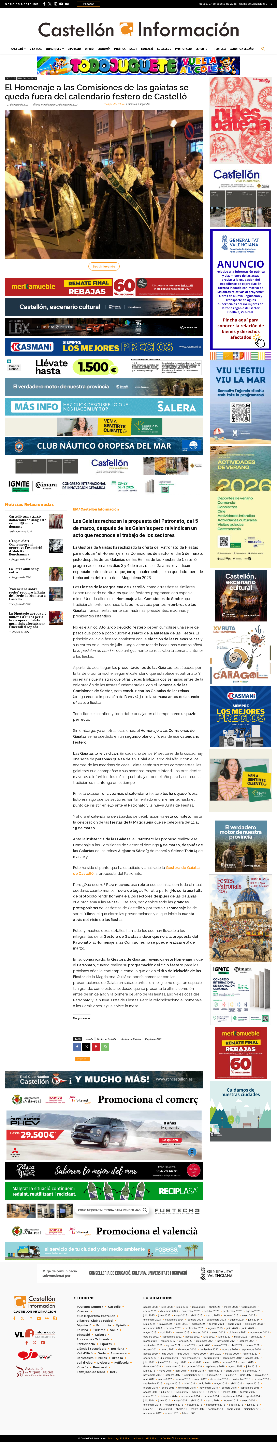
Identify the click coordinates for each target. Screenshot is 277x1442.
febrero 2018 (215, 1371)
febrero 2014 (230, 1400)
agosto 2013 (236, 1405)
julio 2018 (251, 1366)
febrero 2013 (215, 1409)
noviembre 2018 (174, 1366)
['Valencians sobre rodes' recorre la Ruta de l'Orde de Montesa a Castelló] (56, 594)
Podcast (88, 3)
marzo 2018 (197, 1371)
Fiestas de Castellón (107, 1038)
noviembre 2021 (226, 1341)
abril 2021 (236, 1345)
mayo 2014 (180, 1400)
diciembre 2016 (219, 1379)
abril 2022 (256, 1336)
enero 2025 (248, 1315)
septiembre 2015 (249, 1388)
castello (89, 1038)
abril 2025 (196, 1315)
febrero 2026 (249, 1307)
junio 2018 (149, 1371)
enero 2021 (168, 1349)
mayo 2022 (240, 1336)
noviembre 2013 (174, 1405)
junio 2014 (164, 1400)
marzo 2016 (252, 1383)
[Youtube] (61, 4)
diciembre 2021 (205, 1341)
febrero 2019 (229, 1362)
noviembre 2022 (259, 1332)
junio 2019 (164, 1362)
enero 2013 (233, 1409)
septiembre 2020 (251, 1349)
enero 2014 (248, 1400)
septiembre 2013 (215, 1405)
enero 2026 (149, 1311)
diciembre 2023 (254, 1324)
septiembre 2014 (232, 1396)
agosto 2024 (237, 1319)
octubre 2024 (195, 1319)
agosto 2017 (214, 1375)
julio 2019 (148, 1362)
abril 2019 (195, 1362)
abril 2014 (196, 1400)
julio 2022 (209, 1336)
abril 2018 (181, 1371)
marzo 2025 (213, 1315)
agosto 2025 (253, 1311)
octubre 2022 (151, 1336)
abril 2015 (213, 1392)
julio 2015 (166, 1392)
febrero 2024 (216, 1324)
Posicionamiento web (187, 1438)
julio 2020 (167, 1353)
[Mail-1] (67, 4)
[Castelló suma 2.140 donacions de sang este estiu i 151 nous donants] (56, 521)
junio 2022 (224, 1336)
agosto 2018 (235, 1366)
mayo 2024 (165, 1324)
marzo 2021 (252, 1345)
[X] (86, 1047)
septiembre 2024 (216, 1319)
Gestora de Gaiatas (131, 1038)
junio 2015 (182, 1392)
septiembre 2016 (152, 1383)
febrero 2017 (183, 1379)
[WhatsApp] (105, 1047)
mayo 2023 (149, 1332)
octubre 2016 (261, 1379)
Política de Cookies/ (161, 1438)
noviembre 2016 (241, 1379)
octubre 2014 (211, 1396)
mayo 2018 (165, 1371)
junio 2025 (164, 1315)
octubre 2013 (194, 1405)
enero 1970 (171, 1413)
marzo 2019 (212, 1362)
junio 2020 (183, 1353)
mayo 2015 (198, 1392)
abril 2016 (236, 1383)
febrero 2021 (150, 1349)
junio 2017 (245, 1375)
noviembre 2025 (191, 1311)
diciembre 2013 (152, 1405)
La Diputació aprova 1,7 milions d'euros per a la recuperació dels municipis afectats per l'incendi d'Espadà (27, 620)
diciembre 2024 (152, 1319)
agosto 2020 (150, 1353)
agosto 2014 (253, 1396)
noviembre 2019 (191, 1358)
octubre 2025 (211, 1311)
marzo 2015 (229, 1392)
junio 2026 (182, 1307)
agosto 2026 (150, 1307)
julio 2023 (232, 1328)
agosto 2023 (215, 1328)
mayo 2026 (198, 1307)
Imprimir (82, 1058)
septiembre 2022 (171, 1336)
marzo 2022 (150, 1341)
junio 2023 (248, 1328)
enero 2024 (234, 1324)
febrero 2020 (250, 1353)
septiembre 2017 (193, 1375)
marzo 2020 (232, 1353)
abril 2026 (214, 1307)
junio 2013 (149, 1409)
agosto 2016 (173, 1383)
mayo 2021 (220, 1345)
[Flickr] (47, 1318)
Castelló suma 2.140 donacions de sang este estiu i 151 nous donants (27, 522)
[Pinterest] (96, 1047)
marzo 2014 (213, 1400)
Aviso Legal (114, 1438)
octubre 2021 (246, 1341)
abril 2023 (166, 1332)
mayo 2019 (180, 1362)
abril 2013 (181, 1409)
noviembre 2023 (152, 1328)
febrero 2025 (230, 1315)
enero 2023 (218, 1332)
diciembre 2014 (169, 1396)
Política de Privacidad (135, 1438)
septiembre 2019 (232, 1358)
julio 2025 (149, 1315)
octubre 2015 (229, 1388)
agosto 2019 (252, 1358)
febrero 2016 (150, 1388)
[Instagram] (55, 4)
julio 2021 (189, 1345)
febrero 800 (188, 1413)
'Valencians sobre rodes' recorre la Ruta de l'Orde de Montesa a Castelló (27, 594)
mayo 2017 (261, 1375)
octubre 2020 (230, 1349)
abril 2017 (149, 1379)
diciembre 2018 (152, 1366)
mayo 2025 (180, 1315)
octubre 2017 (172, 1375)
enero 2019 (247, 1362)
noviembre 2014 (190, 1396)
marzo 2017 (165, 1379)
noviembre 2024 (174, 1319)
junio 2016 (204, 1383)
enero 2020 (150, 1358)
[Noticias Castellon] (138, 29)
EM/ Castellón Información (96, 509)
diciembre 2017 (251, 1371)
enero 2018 (232, 1371)
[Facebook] (44, 4)
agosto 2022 (192, 1336)
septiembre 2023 (194, 1328)
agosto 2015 (150, 1392)
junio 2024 (149, 1324)
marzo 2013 (198, 1409)
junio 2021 (204, 1345)
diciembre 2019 (169, 1358)
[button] (263, 49)
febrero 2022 (168, 1341)
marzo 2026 (231, 1307)
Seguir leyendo (104, 266)
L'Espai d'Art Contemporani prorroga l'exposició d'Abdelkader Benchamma (25, 547)
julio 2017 (230, 1375)
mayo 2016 (220, 1383)
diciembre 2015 (187, 1388)
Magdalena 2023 (27, 78)
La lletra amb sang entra (24, 570)
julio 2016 (189, 1383)
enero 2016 (168, 1388)
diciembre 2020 (187, 1349)
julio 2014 (149, 1400)
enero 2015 (149, 1396)
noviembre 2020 (209, 1349)
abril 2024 (182, 1324)
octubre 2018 (194, 1366)
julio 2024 (254, 1319)
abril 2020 (215, 1353)
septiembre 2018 (215, 1366)
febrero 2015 (247, 1392)
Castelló (11, 78)
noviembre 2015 (209, 1388)
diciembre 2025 (169, 1311)
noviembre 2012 (152, 1413)
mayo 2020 (199, 1353)
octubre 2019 (211, 1358)
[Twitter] (50, 4)
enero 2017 (200, 1379)
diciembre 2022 (238, 1332)
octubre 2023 (173, 1328)
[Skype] (55, 1318)
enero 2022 (185, 1341)
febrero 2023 (200, 1332)
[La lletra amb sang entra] (56, 574)
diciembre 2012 (252, 1409)
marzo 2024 (198, 1324)
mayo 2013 (165, 1409)
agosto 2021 (173, 1345)
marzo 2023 (182, 1332)
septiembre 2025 (232, 1311)
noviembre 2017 (152, 1375)
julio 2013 (252, 1405)
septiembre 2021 (152, 1345)
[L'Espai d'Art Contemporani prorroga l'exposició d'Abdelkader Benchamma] (56, 546)
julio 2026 (167, 1307)
